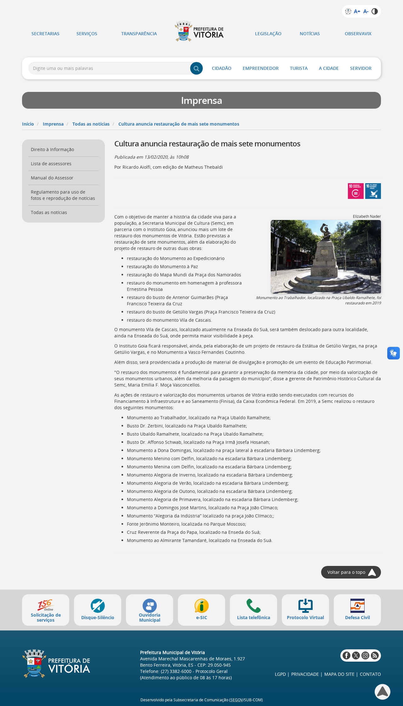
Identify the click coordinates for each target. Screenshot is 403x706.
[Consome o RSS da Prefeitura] (375, 655)
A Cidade (329, 68)
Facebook (346, 655)
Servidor (361, 68)
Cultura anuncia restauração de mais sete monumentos (178, 124)
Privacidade (305, 674)
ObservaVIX (358, 34)
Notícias (310, 34)
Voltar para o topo (346, 572)
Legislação (268, 34)
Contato (370, 674)
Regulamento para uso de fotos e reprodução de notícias (63, 195)
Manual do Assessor (52, 178)
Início (28, 124)
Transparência (139, 34)
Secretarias (45, 34)
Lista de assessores (51, 164)
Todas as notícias (91, 124)
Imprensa (53, 124)
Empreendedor (261, 68)
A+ (357, 11)
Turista (299, 68)
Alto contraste (375, 11)
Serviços (87, 34)
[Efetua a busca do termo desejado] (196, 68)
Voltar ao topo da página (382, 692)
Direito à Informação (52, 149)
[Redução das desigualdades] (356, 191)
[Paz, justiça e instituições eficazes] (373, 191)
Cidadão (221, 68)
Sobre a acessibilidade (348, 11)
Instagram (365, 655)
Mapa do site (339, 674)
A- (365, 11)
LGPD (280, 674)
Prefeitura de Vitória (201, 31)
